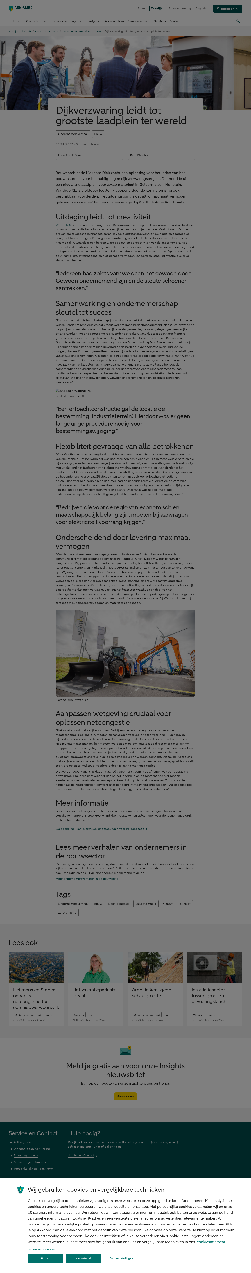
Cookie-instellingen (121, 1258)
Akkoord (45, 1258)
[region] (125, 1225)
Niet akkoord (83, 1258)
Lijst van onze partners (41, 1249)
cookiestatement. (211, 1241)
